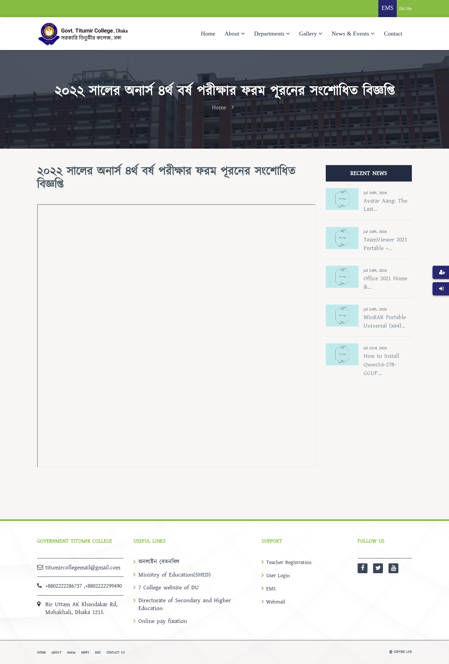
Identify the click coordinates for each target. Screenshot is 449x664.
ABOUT (56, 652)
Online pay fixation (162, 621)
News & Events (350, 33)
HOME (41, 652)
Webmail (275, 601)
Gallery (308, 33)
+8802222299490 (103, 586)
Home (208, 33)
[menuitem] (441, 282)
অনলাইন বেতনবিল (158, 562)
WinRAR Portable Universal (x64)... (385, 321)
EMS (271, 588)
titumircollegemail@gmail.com (82, 567)
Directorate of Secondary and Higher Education (184, 604)
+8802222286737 (63, 586)
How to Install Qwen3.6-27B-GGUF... (381, 364)
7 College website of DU (168, 588)
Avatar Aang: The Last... (385, 205)
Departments (269, 33)
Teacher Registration (289, 562)
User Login (278, 575)
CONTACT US (115, 652)
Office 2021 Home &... (385, 282)
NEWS (85, 652)
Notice (71, 652)
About (232, 33)
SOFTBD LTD (403, 652)
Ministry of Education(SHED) (174, 575)
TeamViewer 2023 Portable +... (385, 243)
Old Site (405, 9)
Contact (393, 33)
